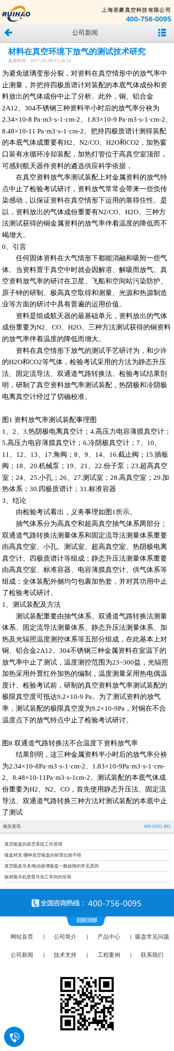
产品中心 (109, 937)
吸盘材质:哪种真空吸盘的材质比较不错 (42, 855)
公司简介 (65, 937)
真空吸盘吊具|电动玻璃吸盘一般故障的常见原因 (51, 866)
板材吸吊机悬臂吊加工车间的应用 (37, 877)
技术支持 (65, 955)
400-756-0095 (148, 19)
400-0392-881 (157, 826)
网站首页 (22, 937)
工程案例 (109, 955)
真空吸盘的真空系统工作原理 (33, 844)
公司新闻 (22, 955)
